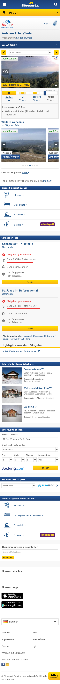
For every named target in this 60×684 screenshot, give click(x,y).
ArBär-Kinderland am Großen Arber (20, 351)
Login (34, 646)
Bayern (50, 336)
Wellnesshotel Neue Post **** (38, 388)
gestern (36, 97)
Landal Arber (30, 407)
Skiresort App (9, 587)
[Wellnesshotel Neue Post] (7, 394)
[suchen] (55, 4)
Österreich (7, 247)
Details (30, 282)
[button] (13, 468)
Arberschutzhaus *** (34, 369)
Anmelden (7, 557)
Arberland (25, 339)
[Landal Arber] (7, 413)
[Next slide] (56, 144)
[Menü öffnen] (4, 4)
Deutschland (39, 336)
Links (34, 632)
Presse (5, 646)
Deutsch (13, 621)
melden (47, 181)
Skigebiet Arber (24, 38)
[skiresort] (30, 4)
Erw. (4, 455)
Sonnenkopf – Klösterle (17, 244)
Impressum (7, 639)
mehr (25, 172)
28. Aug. (50, 100)
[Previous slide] (3, 144)
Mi (23, 97)
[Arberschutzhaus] (7, 375)
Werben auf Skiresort (13, 653)
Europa (27, 336)
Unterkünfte (53, 677)
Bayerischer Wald (11, 339)
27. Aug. (36, 100)
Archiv (9, 97)
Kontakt (5, 632)
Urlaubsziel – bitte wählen (13, 445)
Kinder (17, 455)
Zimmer (29, 455)
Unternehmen (38, 639)
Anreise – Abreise (9, 434)
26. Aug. (22, 100)
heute (51, 97)
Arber (13, 12)
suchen (45, 468)
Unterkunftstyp (44, 455)
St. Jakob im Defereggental (20, 290)
